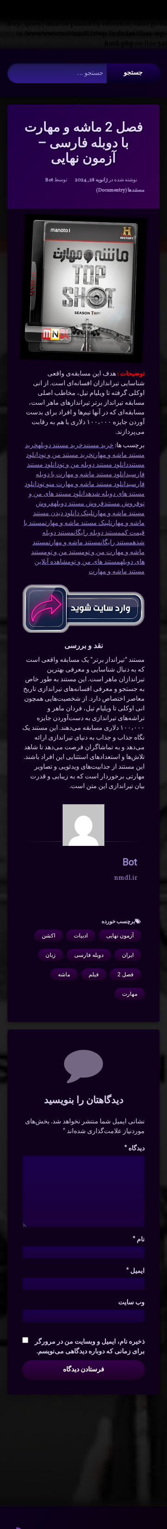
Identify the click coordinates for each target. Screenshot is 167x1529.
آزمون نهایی (120, 935)
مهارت (129, 994)
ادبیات (81, 935)
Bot (49, 180)
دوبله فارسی (88, 955)
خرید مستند (98, 445)
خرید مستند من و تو (67, 455)
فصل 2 (125, 974)
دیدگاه (134, 1148)
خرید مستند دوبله (60, 445)
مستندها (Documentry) (120, 190)
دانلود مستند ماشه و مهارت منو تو (84, 484)
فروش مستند (122, 503)
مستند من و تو (66, 552)
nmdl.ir (125, 878)
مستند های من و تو (95, 562)
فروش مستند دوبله (79, 503)
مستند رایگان (117, 542)
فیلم (94, 974)
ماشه (64, 974)
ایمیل (135, 1271)
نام (139, 1239)
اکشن (48, 935)
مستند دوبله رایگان (97, 533)
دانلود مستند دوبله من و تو (93, 465)
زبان (50, 955)
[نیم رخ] (83, 825)
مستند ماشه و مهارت (75, 542)
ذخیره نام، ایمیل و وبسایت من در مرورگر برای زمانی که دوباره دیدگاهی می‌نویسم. (90, 1347)
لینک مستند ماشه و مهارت (77, 523)
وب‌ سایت (131, 1302)
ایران (128, 955)
